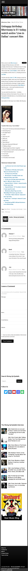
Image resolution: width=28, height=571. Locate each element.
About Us (3, 547)
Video (8, 22)
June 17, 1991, (13, 77)
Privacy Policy (4, 553)
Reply (23, 236)
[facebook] (10, 392)
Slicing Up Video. (5, 98)
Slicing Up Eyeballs (19, 217)
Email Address (4, 320)
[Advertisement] (14, 359)
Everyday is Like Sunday (16, 209)
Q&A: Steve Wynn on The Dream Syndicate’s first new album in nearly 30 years (17, 446)
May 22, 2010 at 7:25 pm (14, 252)
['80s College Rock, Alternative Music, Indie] (14, 11)
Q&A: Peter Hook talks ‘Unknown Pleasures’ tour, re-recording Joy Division (17, 485)
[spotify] (22, 392)
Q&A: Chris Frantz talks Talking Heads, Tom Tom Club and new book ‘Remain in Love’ (17, 439)
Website (3, 327)
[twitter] (6, 392)
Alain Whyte (21, 85)
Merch (3, 551)
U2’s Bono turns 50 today (11, 173)
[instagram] (18, 392)
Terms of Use (4, 555)
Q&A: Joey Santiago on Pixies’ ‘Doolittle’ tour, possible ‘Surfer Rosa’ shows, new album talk (17, 469)
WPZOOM (9, 570)
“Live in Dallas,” (13, 70)
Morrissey (13, 63)
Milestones (4, 22)
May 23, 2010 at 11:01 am (15, 269)
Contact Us (4, 549)
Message (3, 297)
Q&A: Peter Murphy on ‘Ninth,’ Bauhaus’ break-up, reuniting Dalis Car (16, 462)
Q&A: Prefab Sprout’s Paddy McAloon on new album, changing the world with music (16, 477)
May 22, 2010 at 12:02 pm (15, 236)
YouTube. (3, 74)
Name (2, 312)
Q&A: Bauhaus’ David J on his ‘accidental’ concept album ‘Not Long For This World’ (17, 454)
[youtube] (14, 392)
